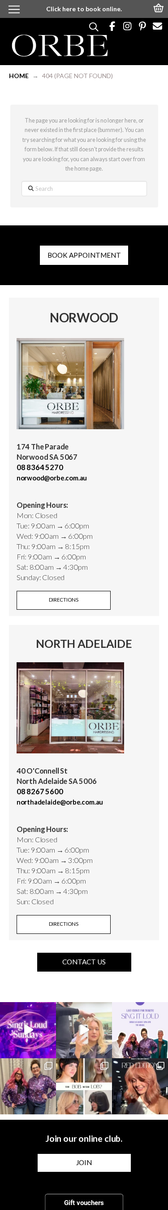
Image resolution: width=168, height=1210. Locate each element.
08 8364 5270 (40, 467)
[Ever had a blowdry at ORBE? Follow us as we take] (84, 1030)
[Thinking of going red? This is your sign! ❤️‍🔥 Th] (140, 1086)
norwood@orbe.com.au (52, 478)
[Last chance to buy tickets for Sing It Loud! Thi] (140, 1030)
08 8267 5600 (40, 791)
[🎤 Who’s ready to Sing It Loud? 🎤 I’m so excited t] (28, 1086)
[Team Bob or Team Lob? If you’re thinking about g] (84, 1086)
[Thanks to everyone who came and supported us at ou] (28, 1030)
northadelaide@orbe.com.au (60, 802)
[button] (159, 7)
